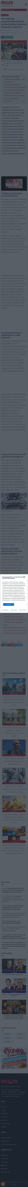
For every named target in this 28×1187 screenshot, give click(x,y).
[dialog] (14, 593)
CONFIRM (8, 604)
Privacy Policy (22, 610)
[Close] (24, 577)
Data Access (14, 610)
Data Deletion (5, 610)
